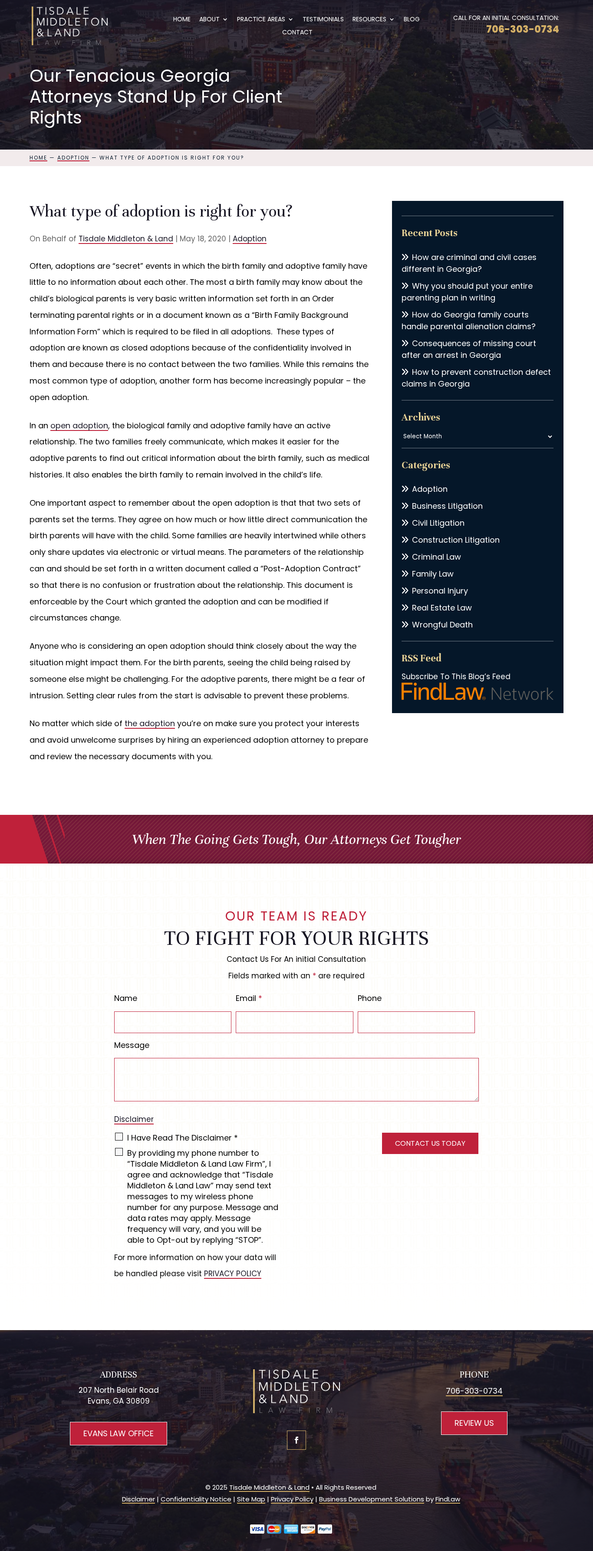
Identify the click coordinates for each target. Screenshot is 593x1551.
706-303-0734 (522, 29)
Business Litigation (447, 505)
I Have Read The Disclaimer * (182, 1137)
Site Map (251, 1499)
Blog (412, 19)
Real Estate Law (442, 607)
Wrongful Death (442, 624)
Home (182, 19)
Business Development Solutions (371, 1499)
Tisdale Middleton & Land (126, 238)
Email (249, 998)
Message (131, 1045)
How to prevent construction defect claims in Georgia (476, 378)
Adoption (250, 238)
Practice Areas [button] (261, 19)
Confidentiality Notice (196, 1499)
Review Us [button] (474, 1423)
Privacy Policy (292, 1499)
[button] (584, 1488)
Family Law (433, 573)
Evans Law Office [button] (118, 1433)
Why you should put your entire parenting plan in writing (467, 291)
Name (125, 998)
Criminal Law (436, 556)
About (209, 19)
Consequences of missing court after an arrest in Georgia (469, 349)
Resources (369, 19)
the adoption (150, 723)
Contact (297, 33)
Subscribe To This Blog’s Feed (456, 676)
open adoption (79, 425)
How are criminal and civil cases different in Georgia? (469, 263)
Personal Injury (440, 590)
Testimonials (323, 19)
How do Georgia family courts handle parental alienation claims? (469, 320)
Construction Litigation (456, 539)
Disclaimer (134, 1119)
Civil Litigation (438, 522)
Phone (370, 998)
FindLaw (447, 1499)
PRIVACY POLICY (232, 1273)
